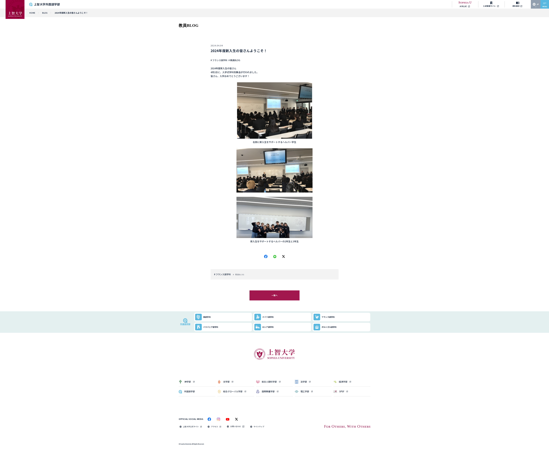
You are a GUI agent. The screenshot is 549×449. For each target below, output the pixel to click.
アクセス (214, 426)
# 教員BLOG (234, 60)
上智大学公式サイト (191, 426)
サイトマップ (259, 426)
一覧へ (274, 295)
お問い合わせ (235, 426)
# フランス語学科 (219, 60)
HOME (32, 12)
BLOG (44, 12)
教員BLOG (239, 274)
